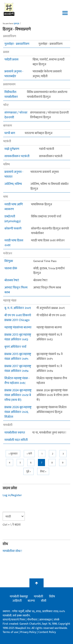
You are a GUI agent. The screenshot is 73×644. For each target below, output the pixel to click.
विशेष (52, 596)
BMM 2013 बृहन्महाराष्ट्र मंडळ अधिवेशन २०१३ (17, 337)
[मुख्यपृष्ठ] (9, 9)
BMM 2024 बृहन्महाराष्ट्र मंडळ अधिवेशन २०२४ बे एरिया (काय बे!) (17, 395)
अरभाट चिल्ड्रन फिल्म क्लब (15, 290)
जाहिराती (17, 600)
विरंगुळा (8, 261)
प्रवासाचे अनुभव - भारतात (13, 174)
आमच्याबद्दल (45, 619)
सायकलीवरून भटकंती (16, 156)
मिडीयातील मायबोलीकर (11, 94)
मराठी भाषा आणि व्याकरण (13, 207)
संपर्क (56, 619)
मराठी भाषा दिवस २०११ (13, 243)
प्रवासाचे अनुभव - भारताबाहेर (13, 74)
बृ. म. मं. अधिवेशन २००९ (17, 308)
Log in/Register (12, 495)
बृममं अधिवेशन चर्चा (15, 346)
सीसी (43, 600)
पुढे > (28, 471)
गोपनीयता (32, 619)
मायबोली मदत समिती (16, 440)
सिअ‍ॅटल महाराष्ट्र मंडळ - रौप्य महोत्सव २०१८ (16, 381)
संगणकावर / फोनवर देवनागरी (15, 115)
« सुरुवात (13, 453)
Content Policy (47, 632)
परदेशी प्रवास (11, 59)
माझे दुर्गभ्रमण (11, 149)
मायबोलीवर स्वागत (14, 432)
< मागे (29, 453)
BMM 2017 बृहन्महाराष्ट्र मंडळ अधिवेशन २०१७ (17, 368)
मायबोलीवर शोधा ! (12, 551)
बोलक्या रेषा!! (11, 280)
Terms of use (10, 632)
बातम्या (31, 600)
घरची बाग (9, 133)
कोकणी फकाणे (12, 228)
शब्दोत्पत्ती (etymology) (12, 219)
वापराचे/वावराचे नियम (14, 619)
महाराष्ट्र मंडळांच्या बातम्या (17, 327)
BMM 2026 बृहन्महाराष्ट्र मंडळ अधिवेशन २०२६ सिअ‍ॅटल (17, 412)
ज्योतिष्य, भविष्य (13, 184)
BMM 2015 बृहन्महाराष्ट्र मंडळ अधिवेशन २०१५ (17, 356)
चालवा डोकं (10, 268)
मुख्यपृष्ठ (16, 23)
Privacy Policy (28, 632)
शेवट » (43, 471)
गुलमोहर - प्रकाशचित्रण (16, 44)
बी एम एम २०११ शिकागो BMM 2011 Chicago (17, 318)
